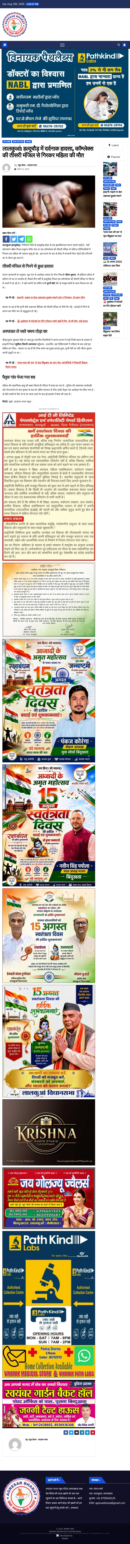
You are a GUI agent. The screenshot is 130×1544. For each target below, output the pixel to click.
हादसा (117, 298)
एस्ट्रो (106, 258)
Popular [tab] (115, 157)
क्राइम (118, 185)
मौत (111, 298)
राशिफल (112, 258)
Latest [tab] (115, 145)
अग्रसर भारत (69, 1529)
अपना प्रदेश (6, 141)
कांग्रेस (119, 221)
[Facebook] (6, 239)
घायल (106, 298)
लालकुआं (106, 228)
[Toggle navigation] (62, 45)
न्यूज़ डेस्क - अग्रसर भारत (27, 165)
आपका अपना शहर (18, 141)
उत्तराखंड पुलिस (109, 185)
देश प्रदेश (107, 225)
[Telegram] (21, 239)
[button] (118, 44)
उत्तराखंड (28, 141)
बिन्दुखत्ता (115, 225)
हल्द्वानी (114, 188)
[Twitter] (13, 239)
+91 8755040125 (105, 1498)
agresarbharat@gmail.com (110, 1503)
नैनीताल (106, 188)
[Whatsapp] (29, 239)
